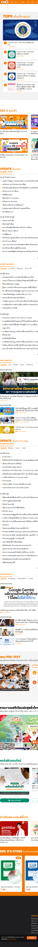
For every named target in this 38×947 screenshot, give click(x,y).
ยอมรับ (32, 937)
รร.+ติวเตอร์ (11, 268)
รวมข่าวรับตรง (11, 46)
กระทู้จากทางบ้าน (7, 444)
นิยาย (16, 2)
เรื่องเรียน (16, 365)
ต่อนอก (22, 365)
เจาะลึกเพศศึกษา (22, 578)
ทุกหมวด (3, 268)
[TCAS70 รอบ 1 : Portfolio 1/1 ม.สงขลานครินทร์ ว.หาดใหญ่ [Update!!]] (12, 76)
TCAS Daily (20, 91)
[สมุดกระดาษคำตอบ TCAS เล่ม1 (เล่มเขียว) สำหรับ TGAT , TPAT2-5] (11, 870)
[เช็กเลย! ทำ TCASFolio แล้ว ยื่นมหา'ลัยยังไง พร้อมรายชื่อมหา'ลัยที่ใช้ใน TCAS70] (12, 87)
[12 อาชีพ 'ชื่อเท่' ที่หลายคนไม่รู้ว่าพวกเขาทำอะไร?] (14, 122)
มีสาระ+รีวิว (28, 268)
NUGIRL (17, 448)
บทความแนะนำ (6, 574)
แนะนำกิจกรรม (4, 400)
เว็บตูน (23, 2)
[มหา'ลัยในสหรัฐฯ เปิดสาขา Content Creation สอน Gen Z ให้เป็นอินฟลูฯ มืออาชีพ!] (7, 623)
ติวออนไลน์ (4, 6)
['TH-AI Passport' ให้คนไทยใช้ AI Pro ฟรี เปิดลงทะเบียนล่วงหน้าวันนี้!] (7, 641)
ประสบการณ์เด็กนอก (24, 422)
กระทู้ (11, 2)
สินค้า (10, 6)
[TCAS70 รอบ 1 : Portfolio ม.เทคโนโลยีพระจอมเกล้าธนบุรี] (12, 65)
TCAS (32, 2)
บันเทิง (24, 448)
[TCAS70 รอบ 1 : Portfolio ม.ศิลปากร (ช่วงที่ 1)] (12, 54)
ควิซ (28, 2)
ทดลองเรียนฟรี (15, 800)
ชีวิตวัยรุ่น (10, 448)
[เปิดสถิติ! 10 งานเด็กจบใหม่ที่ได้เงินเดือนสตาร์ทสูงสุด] (7, 632)
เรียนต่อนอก (20, 268)
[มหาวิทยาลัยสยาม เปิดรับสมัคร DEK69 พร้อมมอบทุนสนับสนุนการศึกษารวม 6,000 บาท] (14, 828)
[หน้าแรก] (4, 2)
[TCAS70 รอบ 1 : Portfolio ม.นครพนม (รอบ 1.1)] (7, 430)
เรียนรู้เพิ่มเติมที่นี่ (12, 939)
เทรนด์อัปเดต (11, 578)
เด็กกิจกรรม (29, 365)
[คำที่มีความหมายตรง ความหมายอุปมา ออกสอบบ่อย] (14, 145)
